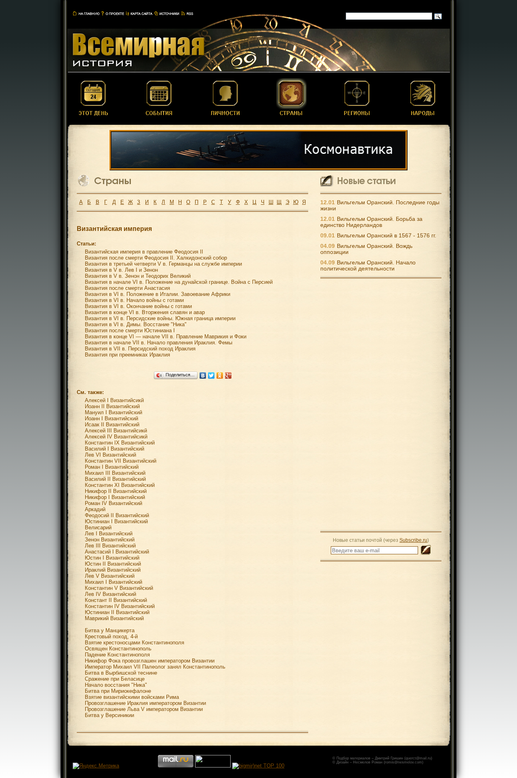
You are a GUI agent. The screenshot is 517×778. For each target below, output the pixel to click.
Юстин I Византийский (112, 558)
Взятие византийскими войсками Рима (132, 697)
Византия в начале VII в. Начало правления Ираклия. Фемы (158, 343)
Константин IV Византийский (120, 606)
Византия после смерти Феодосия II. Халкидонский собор (156, 258)
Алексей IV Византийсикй (116, 437)
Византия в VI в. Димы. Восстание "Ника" (136, 324)
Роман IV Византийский (113, 503)
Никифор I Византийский (115, 497)
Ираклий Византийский (113, 570)
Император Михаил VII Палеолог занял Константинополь (155, 667)
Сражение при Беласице (115, 679)
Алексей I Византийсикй (114, 400)
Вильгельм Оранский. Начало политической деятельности (368, 266)
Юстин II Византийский (113, 564)
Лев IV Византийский (110, 594)
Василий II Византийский (115, 479)
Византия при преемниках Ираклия (127, 355)
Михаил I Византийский (113, 582)
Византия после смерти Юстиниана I (130, 330)
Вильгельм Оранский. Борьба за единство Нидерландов (371, 222)
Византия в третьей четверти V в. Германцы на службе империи (163, 264)
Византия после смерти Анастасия (127, 288)
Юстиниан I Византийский (116, 521)
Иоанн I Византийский (111, 418)
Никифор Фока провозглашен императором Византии (149, 661)
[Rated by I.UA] (213, 766)
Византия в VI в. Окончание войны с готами (138, 306)
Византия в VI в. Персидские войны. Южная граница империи (160, 318)
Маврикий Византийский (114, 618)
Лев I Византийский (108, 534)
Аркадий (95, 509)
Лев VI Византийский (110, 455)
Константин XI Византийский (120, 485)
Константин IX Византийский (120, 443)
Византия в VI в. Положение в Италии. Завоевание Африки (157, 294)
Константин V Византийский (119, 588)
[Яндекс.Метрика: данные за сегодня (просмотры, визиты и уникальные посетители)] (96, 766)
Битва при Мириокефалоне (118, 691)
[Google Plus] (228, 375)
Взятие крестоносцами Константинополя (134, 643)
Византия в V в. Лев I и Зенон (121, 270)
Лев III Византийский (110, 546)
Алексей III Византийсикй (116, 431)
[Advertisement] (380, 404)
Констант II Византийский (116, 600)
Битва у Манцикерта (110, 630)
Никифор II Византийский (116, 491)
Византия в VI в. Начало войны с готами (134, 300)
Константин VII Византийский (120, 461)
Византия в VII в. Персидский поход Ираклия (140, 349)
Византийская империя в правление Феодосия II (144, 252)
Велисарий (98, 527)
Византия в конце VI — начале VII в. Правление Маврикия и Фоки (165, 336)
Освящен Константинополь (118, 649)
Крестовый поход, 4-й (111, 636)
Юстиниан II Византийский (117, 612)
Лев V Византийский (110, 576)
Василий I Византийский (114, 449)
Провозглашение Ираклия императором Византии (145, 703)
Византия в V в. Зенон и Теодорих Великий (138, 276)
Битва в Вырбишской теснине (121, 673)
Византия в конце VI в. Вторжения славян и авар (145, 312)
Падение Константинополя (117, 655)
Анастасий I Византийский (117, 552)
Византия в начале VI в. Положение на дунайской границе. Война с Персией (179, 282)
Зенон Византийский (110, 540)
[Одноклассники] (220, 375)
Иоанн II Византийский (112, 406)
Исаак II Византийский (112, 425)
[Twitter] (211, 375)
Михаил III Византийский (115, 473)
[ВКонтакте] (203, 375)
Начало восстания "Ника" (116, 685)
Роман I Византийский (112, 467)
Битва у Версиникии (109, 715)
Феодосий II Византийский (117, 515)
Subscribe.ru (413, 540)
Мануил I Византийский (113, 412)
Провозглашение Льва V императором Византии (144, 709)
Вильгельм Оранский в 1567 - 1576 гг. (386, 236)
